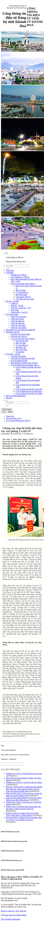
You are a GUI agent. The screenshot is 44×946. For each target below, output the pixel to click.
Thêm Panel (6, 409)
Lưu (3, 412)
